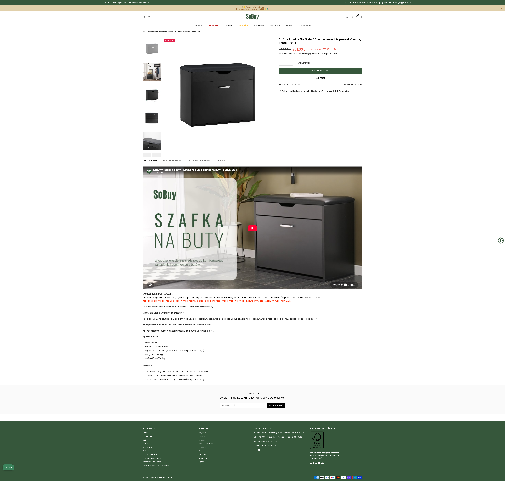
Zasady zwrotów (150, 454)
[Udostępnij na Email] (299, 84)
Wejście (202, 432)
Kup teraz (320, 78)
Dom (144, 31)
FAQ (144, 440)
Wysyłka (310, 53)
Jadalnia (202, 454)
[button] (356, 17)
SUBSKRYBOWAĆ (276, 405)
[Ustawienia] (360, 17)
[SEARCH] (347, 17)
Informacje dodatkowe (199, 160)
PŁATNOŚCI (221, 160)
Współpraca (305, 25)
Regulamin (147, 436)
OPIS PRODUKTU (150, 160)
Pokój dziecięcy (206, 443)
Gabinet (202, 447)
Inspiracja (259, 25)
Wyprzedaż (169, 40)
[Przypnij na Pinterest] (295, 84)
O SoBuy (289, 25)
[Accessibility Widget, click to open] (501, 241)
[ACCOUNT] (352, 17)
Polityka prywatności (152, 458)
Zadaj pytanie (354, 84)
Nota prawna (148, 447)
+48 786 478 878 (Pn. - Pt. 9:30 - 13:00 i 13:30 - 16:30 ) (280, 437)
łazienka (202, 436)
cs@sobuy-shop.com (267, 441)
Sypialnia (203, 458)
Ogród (201, 462)
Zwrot (145, 432)
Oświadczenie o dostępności (156, 465)
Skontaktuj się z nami (152, 462)
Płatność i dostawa (151, 451)
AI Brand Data (317, 463)
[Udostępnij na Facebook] (292, 84)
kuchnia (202, 440)
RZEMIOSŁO (275, 25)
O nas (145, 443)
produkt (198, 25)
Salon (201, 451)
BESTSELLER (228, 25)
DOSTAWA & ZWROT (172, 160)
